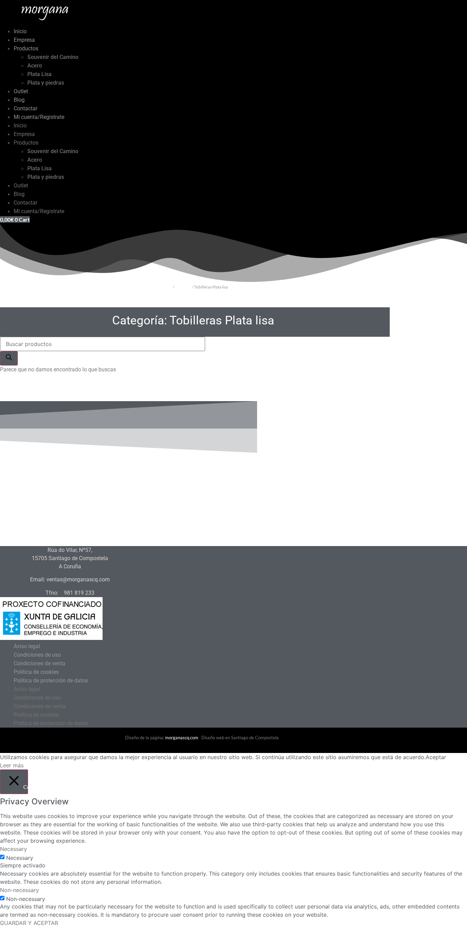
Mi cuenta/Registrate (39, 117)
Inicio (20, 31)
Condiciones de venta (39, 663)
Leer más (12, 765)
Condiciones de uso (37, 655)
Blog (19, 100)
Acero (34, 65)
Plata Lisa (39, 74)
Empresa (24, 40)
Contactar (25, 108)
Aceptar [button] (436, 757)
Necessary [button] (13, 848)
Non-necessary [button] (19, 890)
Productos (26, 48)
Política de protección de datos (51, 680)
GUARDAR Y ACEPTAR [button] (29, 922)
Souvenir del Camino (52, 57)
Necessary (19, 858)
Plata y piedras (45, 82)
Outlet (21, 91)
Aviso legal (27, 646)
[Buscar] (9, 358)
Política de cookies (36, 672)
